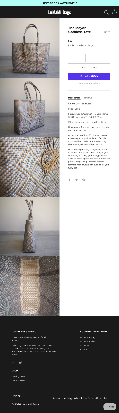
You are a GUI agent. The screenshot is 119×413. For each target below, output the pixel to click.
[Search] (106, 12)
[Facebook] (13, 362)
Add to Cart (89, 67)
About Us (85, 345)
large (90, 45)
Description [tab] (74, 97)
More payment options (89, 83)
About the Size (87, 341)
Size (70, 41)
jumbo (71, 45)
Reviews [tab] (87, 97)
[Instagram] (20, 362)
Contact (84, 349)
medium (81, 45)
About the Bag (87, 337)
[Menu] (5, 12)
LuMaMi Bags (59, 12)
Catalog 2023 (18, 376)
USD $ (16, 396)
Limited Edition (19, 380)
